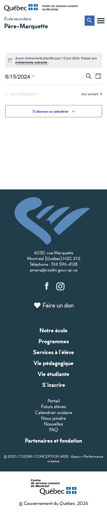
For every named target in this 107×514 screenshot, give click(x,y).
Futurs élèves (53, 406)
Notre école (53, 330)
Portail (54, 401)
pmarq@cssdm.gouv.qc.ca (53, 270)
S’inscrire (53, 385)
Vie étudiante (53, 374)
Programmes (53, 341)
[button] (101, 21)
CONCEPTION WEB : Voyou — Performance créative (69, 459)
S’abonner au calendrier (50, 111)
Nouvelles (53, 424)
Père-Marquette (26, 25)
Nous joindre (53, 418)
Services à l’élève (53, 352)
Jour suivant (89, 94)
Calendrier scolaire (53, 412)
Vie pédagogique (53, 363)
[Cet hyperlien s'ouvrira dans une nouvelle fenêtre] (21, 7)
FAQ (53, 429)
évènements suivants (31, 62)
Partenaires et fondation (53, 440)
